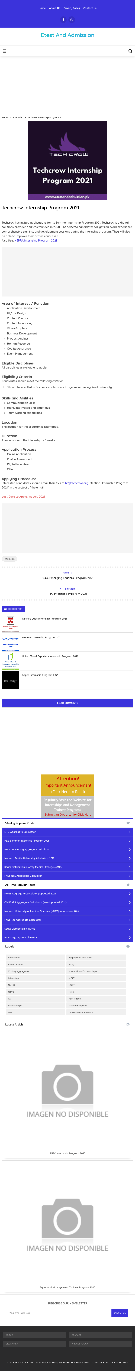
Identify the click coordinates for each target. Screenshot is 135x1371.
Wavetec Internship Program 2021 (41, 637)
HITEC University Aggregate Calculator (27, 849)
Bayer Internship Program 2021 (40, 675)
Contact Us (90, 8)
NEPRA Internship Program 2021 (35, 240)
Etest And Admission (46, 1362)
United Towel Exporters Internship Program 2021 (50, 656)
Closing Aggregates (18, 971)
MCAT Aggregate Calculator (20, 937)
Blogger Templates (117, 1362)
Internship (10, 559)
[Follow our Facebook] (63, 19)
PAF (10, 998)
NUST (72, 985)
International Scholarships (83, 971)
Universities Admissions (81, 1012)
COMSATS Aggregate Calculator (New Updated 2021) (35, 902)
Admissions (14, 957)
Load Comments (67, 703)
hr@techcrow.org (76, 483)
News (71, 991)
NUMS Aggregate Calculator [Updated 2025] (30, 893)
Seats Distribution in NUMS (19, 928)
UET (10, 1012)
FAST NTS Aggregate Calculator (23, 875)
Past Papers (75, 998)
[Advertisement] (67, 84)
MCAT (72, 978)
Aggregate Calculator (80, 957)
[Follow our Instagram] (71, 19)
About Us (54, 8)
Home (42, 8)
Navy (11, 991)
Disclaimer (12, 1343)
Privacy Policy (72, 8)
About (9, 1335)
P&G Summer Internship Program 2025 (27, 840)
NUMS (11, 985)
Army (71, 964)
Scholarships (15, 1005)
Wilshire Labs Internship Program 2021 (44, 618)
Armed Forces (15, 964)
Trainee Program (78, 1005)
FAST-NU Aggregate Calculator (22, 919)
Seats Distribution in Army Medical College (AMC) (33, 867)
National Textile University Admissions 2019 (29, 858)
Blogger (100, 1362)
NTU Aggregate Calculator (20, 831)
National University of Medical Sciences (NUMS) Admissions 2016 (41, 911)
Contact (76, 1335)
